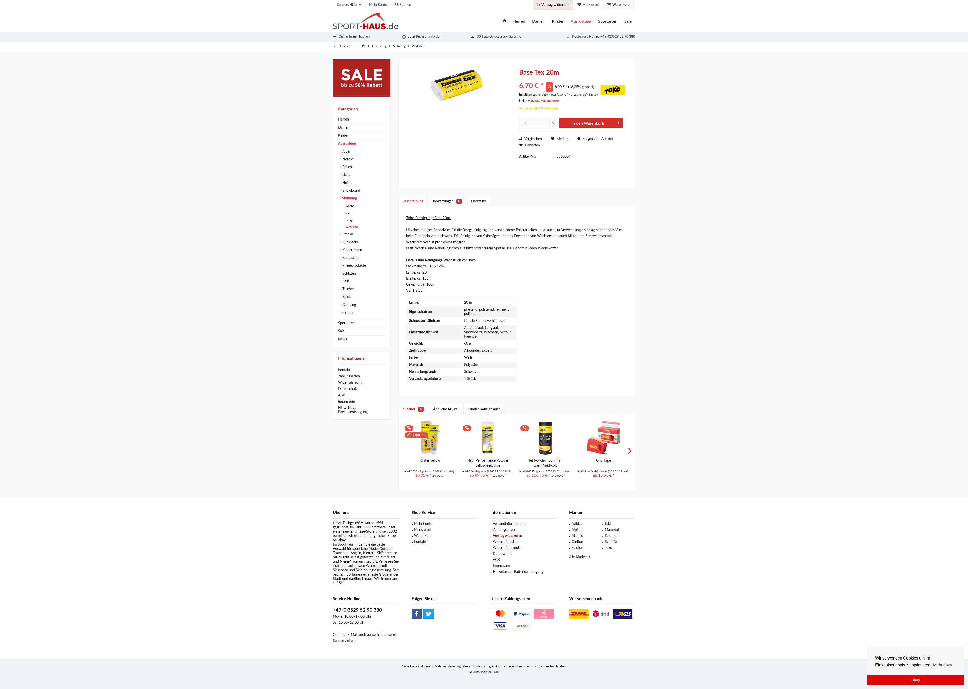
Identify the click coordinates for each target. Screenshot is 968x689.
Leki (608, 524)
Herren (343, 119)
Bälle (345, 281)
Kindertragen (351, 250)
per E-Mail (349, 635)
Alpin (345, 151)
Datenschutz (348, 389)
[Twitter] (429, 614)
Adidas (577, 524)
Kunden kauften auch (484, 409)
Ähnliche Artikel (445, 409)
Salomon (611, 536)
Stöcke (347, 234)
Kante (349, 213)
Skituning (349, 198)
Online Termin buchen (354, 36)
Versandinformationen (510, 524)
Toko (608, 548)
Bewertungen (446, 201)
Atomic (577, 536)
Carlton (577, 542)
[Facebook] (417, 614)
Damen (343, 127)
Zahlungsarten (349, 376)
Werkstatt (351, 227)
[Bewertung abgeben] (559, 79)
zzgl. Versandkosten (547, 100)
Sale (341, 331)
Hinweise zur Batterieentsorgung (353, 410)
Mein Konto (423, 524)
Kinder (343, 135)
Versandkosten (472, 666)
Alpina (576, 530)
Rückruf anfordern (429, 36)
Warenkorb (423, 536)
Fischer (577, 548)
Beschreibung (413, 201)
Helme (346, 183)
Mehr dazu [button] (942, 665)
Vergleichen (532, 139)
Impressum (346, 401)
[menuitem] (618, 5)
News (342, 339)
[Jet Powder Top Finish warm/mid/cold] (545, 438)
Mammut (612, 530)
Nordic (347, 159)
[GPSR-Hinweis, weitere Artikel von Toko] (612, 90)
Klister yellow (430, 460)
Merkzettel (422, 530)
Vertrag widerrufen (507, 536)
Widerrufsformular (507, 548)
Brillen (346, 167)
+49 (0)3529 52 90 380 (357, 610)
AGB (341, 395)
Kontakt (344, 370)
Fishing (347, 312)
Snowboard (350, 190)
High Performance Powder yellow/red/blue (487, 463)
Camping (348, 305)
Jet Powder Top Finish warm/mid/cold (546, 463)
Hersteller (478, 201)
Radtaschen (350, 258)
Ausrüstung (347, 143)
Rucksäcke (350, 242)
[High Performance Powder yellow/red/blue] (488, 438)
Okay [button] (915, 680)
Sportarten (346, 323)
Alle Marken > (580, 557)
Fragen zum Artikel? (597, 139)
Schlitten (348, 273)
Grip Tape (603, 460)
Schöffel (611, 542)
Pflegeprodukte (353, 265)
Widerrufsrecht (350, 382)
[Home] (505, 21)
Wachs (349, 205)
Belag (349, 220)
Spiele (346, 297)
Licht (345, 175)
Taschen (348, 289)
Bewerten (532, 145)
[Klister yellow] (430, 438)
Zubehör (412, 409)
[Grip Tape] (603, 438)
